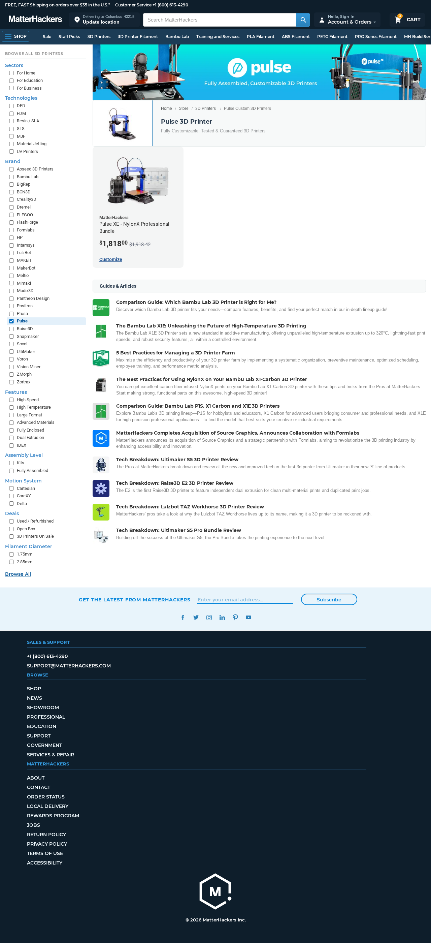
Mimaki (24, 283)
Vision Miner (28, 366)
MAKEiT (24, 260)
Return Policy (46, 834)
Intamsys (26, 245)
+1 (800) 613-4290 (170, 4)
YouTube (248, 617)
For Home (26, 72)
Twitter (196, 617)
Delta (22, 503)
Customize (110, 259)
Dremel (24, 207)
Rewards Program (53, 816)
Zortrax (23, 381)
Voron (22, 359)
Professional (46, 717)
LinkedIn (222, 617)
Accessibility (44, 863)
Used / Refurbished (35, 521)
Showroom (43, 707)
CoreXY (24, 495)
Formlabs (26, 229)
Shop (34, 689)
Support (39, 736)
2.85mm (24, 561)
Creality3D (26, 199)
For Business (29, 88)
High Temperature (34, 407)
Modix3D (25, 290)
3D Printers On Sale (35, 536)
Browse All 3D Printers (34, 53)
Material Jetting (31, 143)
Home (166, 108)
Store (184, 108)
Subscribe (329, 600)
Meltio (23, 275)
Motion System (23, 481)
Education (41, 726)
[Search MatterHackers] (303, 20)
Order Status (46, 797)
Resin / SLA (28, 121)
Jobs (33, 825)
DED (21, 105)
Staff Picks (69, 36)
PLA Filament (260, 36)
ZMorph (24, 374)
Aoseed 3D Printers (35, 168)
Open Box (26, 528)
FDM (21, 113)
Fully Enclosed (30, 430)
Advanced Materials (36, 422)
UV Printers (27, 151)
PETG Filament (332, 36)
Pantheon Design (33, 298)
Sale (47, 36)
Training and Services (217, 36)
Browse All (18, 574)
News (34, 698)
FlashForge (27, 222)
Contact (38, 787)
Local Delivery (47, 806)
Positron (25, 305)
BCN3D (24, 191)
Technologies (21, 98)
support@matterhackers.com (69, 666)
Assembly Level (24, 455)
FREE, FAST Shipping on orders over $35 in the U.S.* (57, 4)
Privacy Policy (47, 844)
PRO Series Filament (376, 36)
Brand (13, 161)
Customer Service (133, 4)
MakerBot (26, 268)
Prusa (22, 313)
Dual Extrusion (30, 437)
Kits (20, 463)
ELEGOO (25, 214)
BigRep (23, 184)
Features (16, 392)
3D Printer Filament (138, 36)
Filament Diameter (28, 546)
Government (44, 745)
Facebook (183, 617)
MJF (21, 136)
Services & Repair (50, 755)
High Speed (28, 399)
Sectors (14, 65)
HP (20, 237)
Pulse (22, 321)
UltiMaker (26, 351)
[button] (104, 19)
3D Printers (99, 36)
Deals (12, 513)
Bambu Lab (177, 36)
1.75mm (24, 554)
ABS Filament (296, 36)
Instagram (209, 617)
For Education (30, 80)
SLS (21, 128)
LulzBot (24, 252)
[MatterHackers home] (35, 20)
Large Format (29, 414)
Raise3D (25, 328)
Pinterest (235, 617)
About (35, 778)
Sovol (22, 343)
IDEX (21, 445)
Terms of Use (45, 853)
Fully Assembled (32, 470)
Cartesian (26, 488)
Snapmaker (28, 336)
